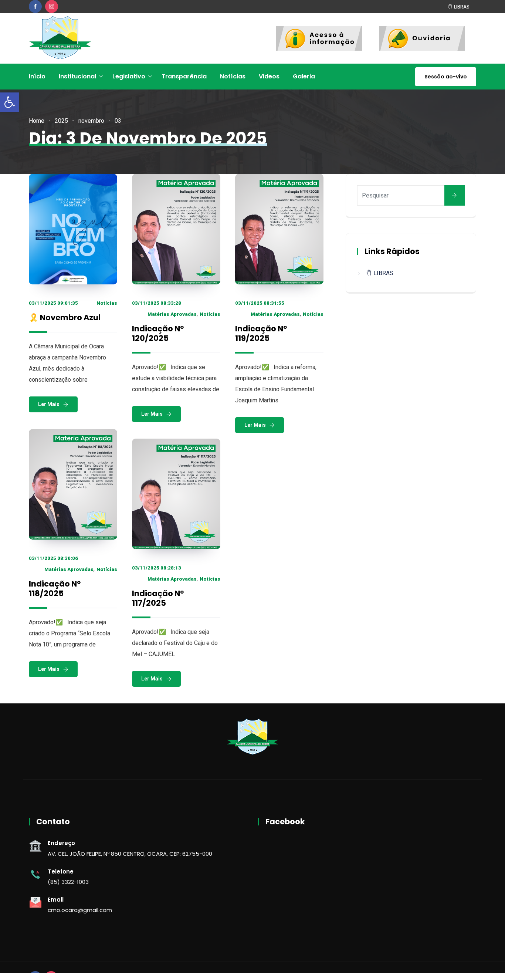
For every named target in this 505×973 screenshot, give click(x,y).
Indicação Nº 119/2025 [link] (261, 333)
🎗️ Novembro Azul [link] (65, 317)
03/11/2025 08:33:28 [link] (156, 303)
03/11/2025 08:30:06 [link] (53, 558)
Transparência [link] (184, 76)
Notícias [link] (232, 76)
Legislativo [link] (128, 76)
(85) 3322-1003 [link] (68, 882)
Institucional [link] (77, 76)
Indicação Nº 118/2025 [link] (55, 588)
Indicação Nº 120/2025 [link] (158, 333)
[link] (9, 102)
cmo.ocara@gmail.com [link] (80, 910)
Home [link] (36, 120)
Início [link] (37, 76)
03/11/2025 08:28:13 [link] (156, 568)
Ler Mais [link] (49, 404)
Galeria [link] (304, 76)
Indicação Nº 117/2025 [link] (158, 598)
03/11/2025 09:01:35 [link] (53, 303)
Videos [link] (269, 76)
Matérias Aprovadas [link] (172, 314)
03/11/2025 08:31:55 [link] (259, 303)
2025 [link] (61, 120)
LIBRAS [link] (461, 6)
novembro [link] (91, 120)
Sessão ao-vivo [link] (445, 76)
